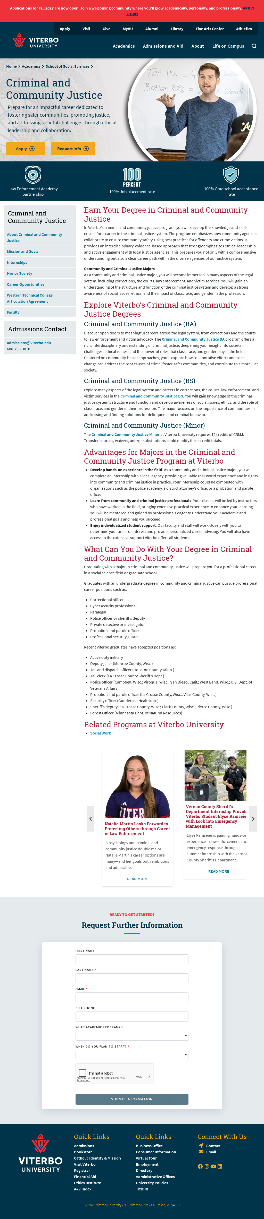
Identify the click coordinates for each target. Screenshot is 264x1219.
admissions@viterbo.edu (29, 342)
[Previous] (90, 819)
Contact (213, 1145)
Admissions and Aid (163, 46)
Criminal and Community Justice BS (151, 396)
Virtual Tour (146, 1158)
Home (11, 66)
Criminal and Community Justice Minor (126, 434)
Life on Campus (228, 46)
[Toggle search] (254, 46)
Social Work (100, 733)
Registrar (82, 1170)
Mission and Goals (22, 251)
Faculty (13, 312)
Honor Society (19, 273)
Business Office (149, 1145)
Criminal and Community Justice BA (193, 339)
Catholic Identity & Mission (97, 1158)
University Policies (152, 1182)
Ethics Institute (87, 1182)
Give (106, 28)
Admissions (84, 1145)
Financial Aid (85, 1176)
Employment (147, 1164)
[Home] (37, 39)
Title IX (142, 1188)
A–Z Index (83, 1188)
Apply (65, 28)
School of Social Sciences (67, 66)
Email (211, 1151)
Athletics (244, 28)
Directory (144, 1170)
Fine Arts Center (210, 28)
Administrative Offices (155, 1176)
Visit (86, 28)
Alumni (151, 28)
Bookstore (83, 1151)
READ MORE (137, 878)
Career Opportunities (25, 284)
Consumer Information (156, 1151)
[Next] (253, 819)
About (198, 46)
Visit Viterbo (85, 1164)
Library (177, 28)
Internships (17, 262)
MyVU (128, 28)
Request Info (69, 148)
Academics (124, 46)
